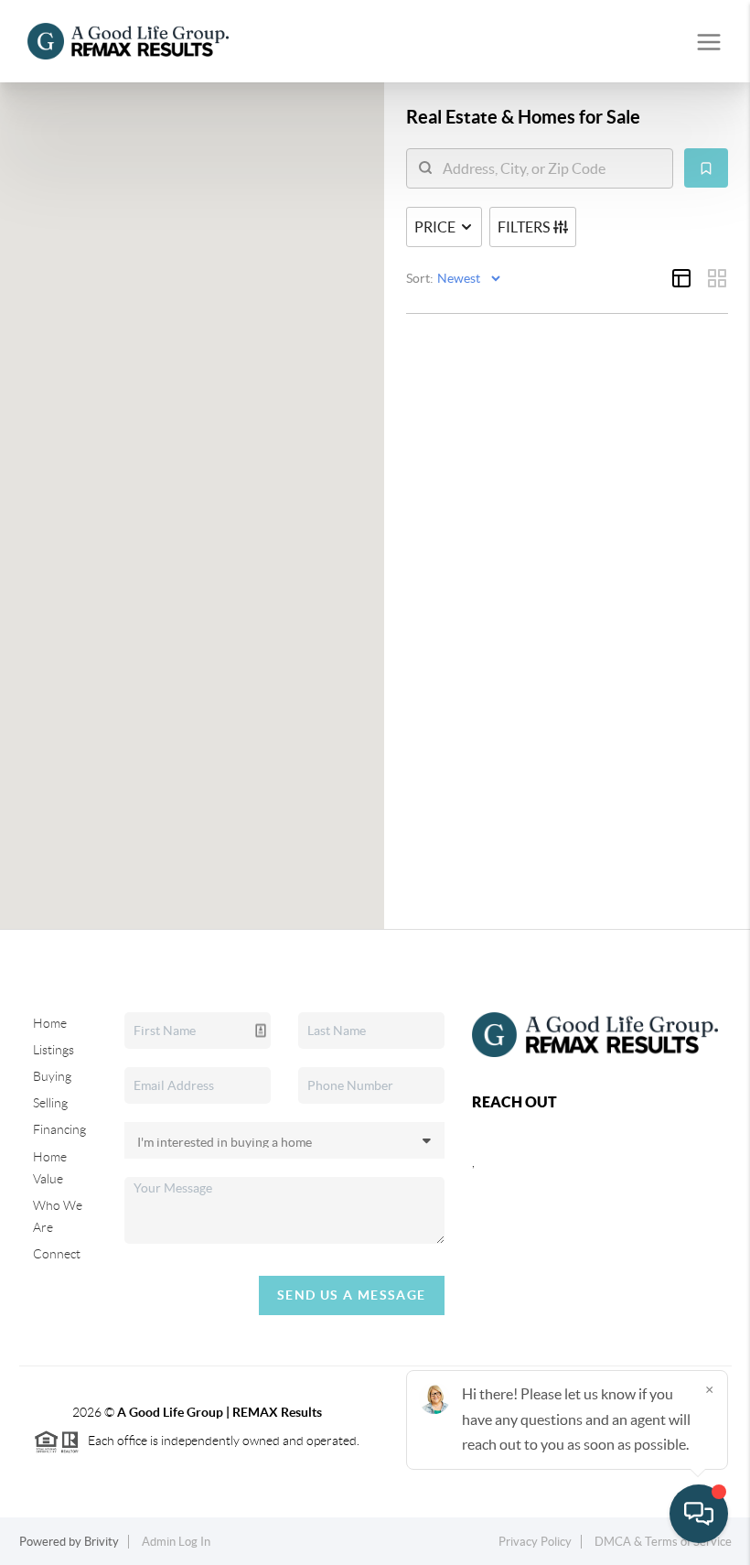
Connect (56, 1254)
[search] (551, 168)
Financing (59, 1129)
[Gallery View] (717, 278)
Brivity (101, 1542)
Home (50, 1023)
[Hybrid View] (681, 278)
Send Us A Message (351, 1295)
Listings (53, 1049)
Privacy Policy (535, 1542)
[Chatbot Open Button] (699, 1513)
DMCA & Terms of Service (663, 1542)
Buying (52, 1076)
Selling (50, 1103)
